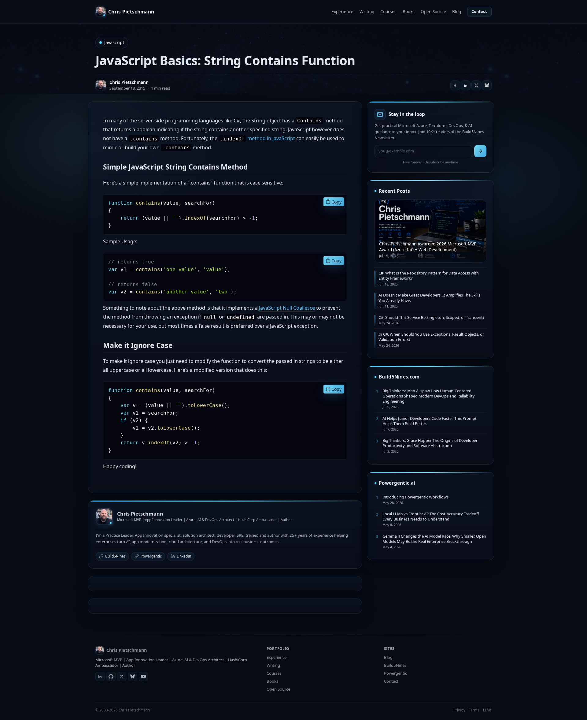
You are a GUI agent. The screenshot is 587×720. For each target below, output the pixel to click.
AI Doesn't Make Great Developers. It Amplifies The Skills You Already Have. (429, 297)
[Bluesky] (132, 676)
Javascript (114, 42)
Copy (335, 202)
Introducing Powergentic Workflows (415, 497)
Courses (388, 11)
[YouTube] (143, 676)
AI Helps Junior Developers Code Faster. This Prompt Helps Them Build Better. (429, 421)
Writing (367, 11)
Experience (342, 11)
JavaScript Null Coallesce (287, 307)
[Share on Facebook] (455, 85)
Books (409, 11)
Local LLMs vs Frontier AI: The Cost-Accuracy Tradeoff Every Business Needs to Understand (430, 516)
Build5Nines (115, 556)
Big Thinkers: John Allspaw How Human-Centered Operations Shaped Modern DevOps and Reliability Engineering (428, 396)
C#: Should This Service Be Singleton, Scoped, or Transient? (431, 317)
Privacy (459, 710)
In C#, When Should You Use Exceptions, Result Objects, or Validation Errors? (431, 336)
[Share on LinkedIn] (466, 85)
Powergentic (151, 556)
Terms (474, 710)
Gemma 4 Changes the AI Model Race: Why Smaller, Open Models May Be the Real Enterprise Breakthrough (434, 538)
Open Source (433, 11)
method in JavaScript (257, 138)
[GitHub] (111, 676)
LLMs (487, 710)
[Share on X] (476, 85)
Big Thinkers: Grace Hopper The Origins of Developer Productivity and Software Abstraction (430, 443)
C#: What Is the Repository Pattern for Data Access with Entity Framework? (428, 275)
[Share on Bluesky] (487, 85)
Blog (456, 11)
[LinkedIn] (100, 676)
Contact (479, 11)
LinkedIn (184, 556)
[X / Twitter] (121, 676)
